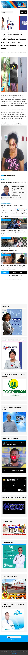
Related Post (5, 216)
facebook (22, 272)
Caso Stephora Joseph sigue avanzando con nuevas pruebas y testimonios (13, 249)
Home (2, 33)
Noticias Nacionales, (22, 52)
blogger (5, 272)
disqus (14, 272)
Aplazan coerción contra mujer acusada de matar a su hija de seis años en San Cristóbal (13, 266)
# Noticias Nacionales (10, 175)
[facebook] (11, 640)
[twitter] (14, 640)
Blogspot (14, 653)
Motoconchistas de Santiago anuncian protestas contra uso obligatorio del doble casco (13, 232)
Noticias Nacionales (10, 33)
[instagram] (16, 640)
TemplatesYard (15, 651)
